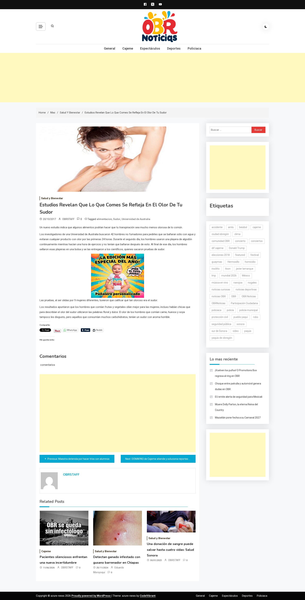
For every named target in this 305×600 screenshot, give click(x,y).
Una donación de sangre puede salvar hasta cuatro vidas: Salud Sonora (170, 549)
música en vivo (220, 282)
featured (240, 255)
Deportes (174, 48)
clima (237, 234)
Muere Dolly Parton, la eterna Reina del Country (236, 407)
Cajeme (127, 48)
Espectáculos (150, 48)
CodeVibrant (148, 595)
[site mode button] (266, 26)
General (109, 48)
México (246, 275)
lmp (214, 275)
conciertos (257, 241)
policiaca (216, 310)
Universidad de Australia (136, 219)
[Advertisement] (152, 77)
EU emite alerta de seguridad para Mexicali (238, 396)
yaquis (247, 331)
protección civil (220, 317)
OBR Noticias (249, 296)
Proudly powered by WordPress (91, 595)
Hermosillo (233, 261)
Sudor (116, 219)
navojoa (238, 282)
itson (228, 268)
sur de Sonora (219, 331)
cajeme (257, 227)
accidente (217, 227)
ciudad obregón (220, 234)
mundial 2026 (229, 275)
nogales (252, 282)
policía (230, 310)
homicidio (250, 261)
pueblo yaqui (241, 317)
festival (254, 255)
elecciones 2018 (221, 255)
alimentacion (104, 219)
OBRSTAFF (68, 219)
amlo (231, 227)
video (236, 331)
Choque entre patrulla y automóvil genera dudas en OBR (238, 386)
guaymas (217, 261)
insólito (216, 268)
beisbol (243, 227)
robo (255, 317)
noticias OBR (219, 296)
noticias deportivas (246, 289)
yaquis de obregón (222, 337)
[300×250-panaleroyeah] (117, 275)
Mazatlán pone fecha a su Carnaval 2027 (238, 417)
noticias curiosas (221, 289)
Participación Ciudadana (244, 303)
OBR (233, 296)
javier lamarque (244, 268)
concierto (240, 241)
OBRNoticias (218, 303)
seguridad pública (221, 324)
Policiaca (194, 48)
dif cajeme (217, 248)
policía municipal (248, 310)
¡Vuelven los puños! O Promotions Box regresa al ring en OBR (236, 373)
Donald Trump (237, 248)
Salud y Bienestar (52, 198)
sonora (240, 324)
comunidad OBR (221, 241)
